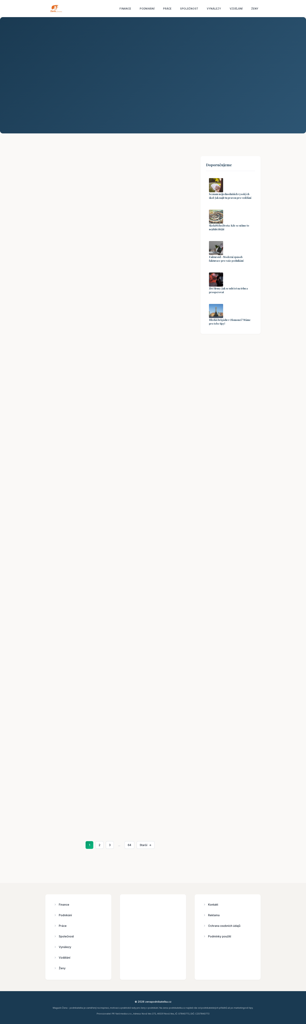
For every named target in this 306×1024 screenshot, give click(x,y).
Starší (145, 845)
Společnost (189, 8)
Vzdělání (236, 8)
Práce (167, 8)
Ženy (255, 8)
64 (129, 845)
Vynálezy (214, 8)
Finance (125, 8)
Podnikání (147, 8)
